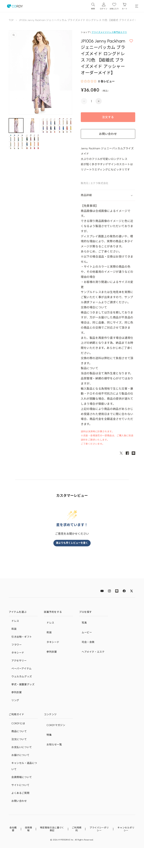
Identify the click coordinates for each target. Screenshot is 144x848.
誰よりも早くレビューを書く (72, 542)
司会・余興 (88, 642)
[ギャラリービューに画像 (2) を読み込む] (32, 125)
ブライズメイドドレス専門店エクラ (109, 32)
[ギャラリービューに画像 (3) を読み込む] (48, 125)
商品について (19, 731)
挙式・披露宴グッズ (22, 684)
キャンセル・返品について (24, 766)
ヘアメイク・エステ (93, 651)
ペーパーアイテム (21, 668)
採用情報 (28, 829)
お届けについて (20, 755)
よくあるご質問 (20, 793)
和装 (14, 628)
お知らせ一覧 (54, 744)
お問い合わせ (19, 801)
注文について (19, 739)
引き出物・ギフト (21, 636)
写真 (84, 622)
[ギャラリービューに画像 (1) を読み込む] (16, 125)
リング (15, 700)
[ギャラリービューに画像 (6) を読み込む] (32, 142)
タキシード (17, 652)
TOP (11, 20)
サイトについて (20, 785)
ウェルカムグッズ (21, 676)
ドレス (15, 621)
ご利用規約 (76, 829)
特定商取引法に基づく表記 (52, 829)
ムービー (87, 632)
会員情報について (21, 777)
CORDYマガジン (56, 725)
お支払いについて (21, 747)
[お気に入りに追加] (131, 41)
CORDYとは (18, 723)
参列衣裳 (16, 692)
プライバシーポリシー (99, 829)
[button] (93, 6)
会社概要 (13, 829)
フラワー (16, 644)
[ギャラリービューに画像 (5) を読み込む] (16, 142)
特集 (49, 734)
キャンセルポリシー (125, 829)
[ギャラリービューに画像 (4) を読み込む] (65, 125)
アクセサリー (19, 660)
